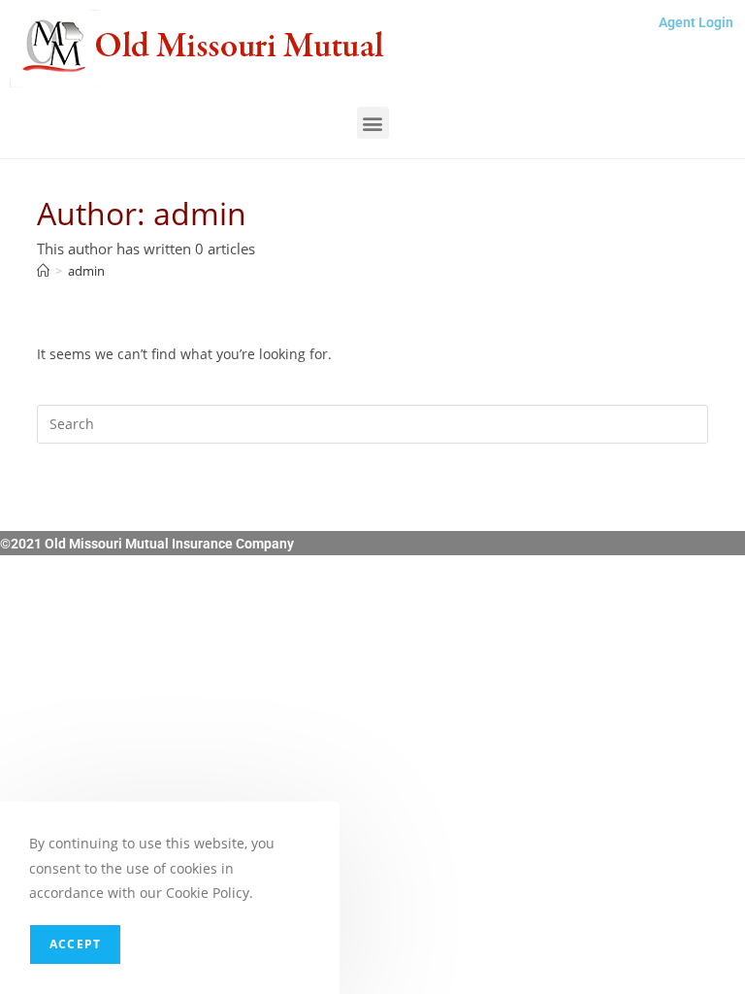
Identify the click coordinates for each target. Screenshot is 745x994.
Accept (75, 944)
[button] (373, 123)
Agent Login (696, 22)
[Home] (43, 271)
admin (86, 271)
